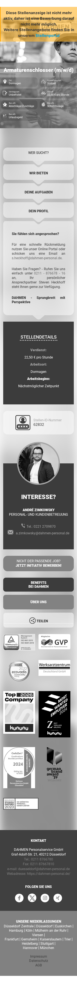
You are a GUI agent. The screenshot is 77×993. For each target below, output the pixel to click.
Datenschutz (38, 961)
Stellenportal (48, 35)
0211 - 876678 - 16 (49, 273)
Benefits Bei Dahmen (38, 585)
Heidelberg (30, 944)
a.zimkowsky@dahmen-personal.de (42, 533)
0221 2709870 (45, 526)
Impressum (38, 956)
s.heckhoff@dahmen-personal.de (37, 258)
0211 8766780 (42, 859)
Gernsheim (29, 939)
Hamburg (16, 930)
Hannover (30, 948)
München (47, 948)
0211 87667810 (42, 864)
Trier (67, 939)
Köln (29, 930)
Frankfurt (12, 939)
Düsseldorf (44, 926)
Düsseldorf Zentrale (19, 926)
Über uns (38, 602)
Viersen (37, 935)
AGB (38, 965)
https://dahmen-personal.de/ (48, 874)
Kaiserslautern (51, 939)
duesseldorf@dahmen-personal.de (44, 869)
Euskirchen (63, 926)
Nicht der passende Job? (38, 563)
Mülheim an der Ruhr (51, 930)
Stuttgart (47, 944)
